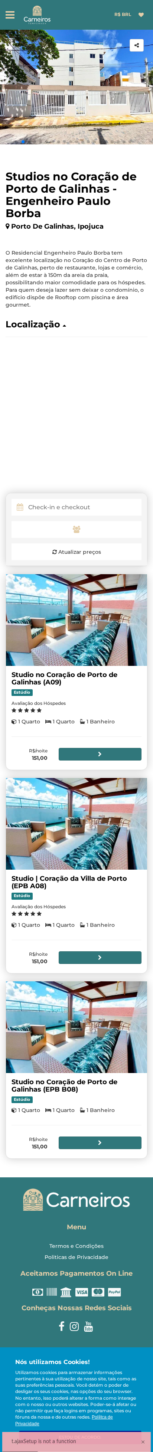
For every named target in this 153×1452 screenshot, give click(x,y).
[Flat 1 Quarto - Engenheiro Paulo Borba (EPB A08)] (76, 824)
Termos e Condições (76, 1246)
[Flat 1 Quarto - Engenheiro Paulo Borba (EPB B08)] (76, 1027)
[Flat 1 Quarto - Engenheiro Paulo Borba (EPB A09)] (76, 620)
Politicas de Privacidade (76, 1257)
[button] (23, 141)
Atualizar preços (79, 552)
